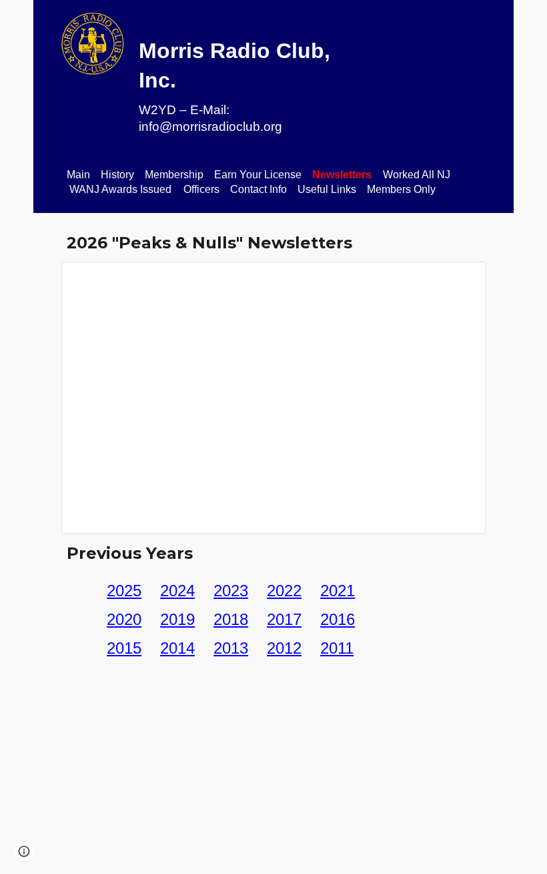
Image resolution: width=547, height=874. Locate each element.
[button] (24, 851)
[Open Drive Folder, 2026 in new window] (460, 279)
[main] (237, 76)
